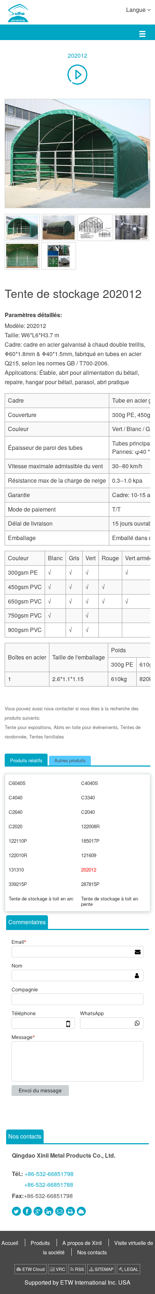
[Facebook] (27, 1211)
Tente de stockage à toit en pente (109, 901)
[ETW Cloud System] (81, 1211)
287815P (90, 884)
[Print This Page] (70, 1211)
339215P (18, 884)
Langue (136, 9)
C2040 (88, 811)
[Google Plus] (38, 1211)
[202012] (77, 154)
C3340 (88, 797)
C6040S (17, 783)
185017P (90, 840)
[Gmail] (59, 1211)
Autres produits (69, 760)
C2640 (15, 811)
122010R (18, 855)
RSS (79, 1269)
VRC (60, 1269)
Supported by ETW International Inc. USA (77, 1282)
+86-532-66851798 (49, 1174)
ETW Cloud (33, 1269)
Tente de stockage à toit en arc (41, 898)
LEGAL (130, 1269)
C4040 (15, 797)
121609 (88, 855)
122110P (18, 840)
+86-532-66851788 (48, 1184)
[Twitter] (16, 1211)
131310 (16, 869)
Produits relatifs (26, 760)
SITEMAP (104, 1269)
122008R (90, 826)
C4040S (89, 783)
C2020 (15, 826)
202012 (77, 55)
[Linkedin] (48, 1211)
